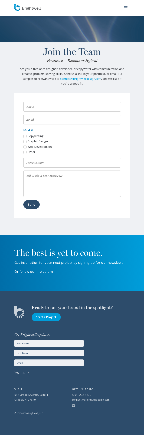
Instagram (45, 271)
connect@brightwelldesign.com (80, 79)
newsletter (116, 262)
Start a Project (46, 317)
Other (31, 152)
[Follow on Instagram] (74, 405)
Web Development (40, 147)
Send (31, 204)
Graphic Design (38, 141)
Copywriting (36, 136)
